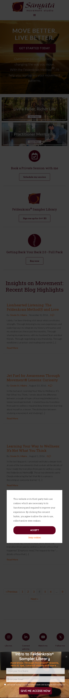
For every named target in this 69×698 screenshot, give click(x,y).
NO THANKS (35, 696)
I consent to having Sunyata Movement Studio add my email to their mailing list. (36, 685)
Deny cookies (34, 537)
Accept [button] (34, 530)
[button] (34, 664)
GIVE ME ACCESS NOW (35, 690)
